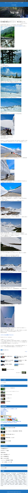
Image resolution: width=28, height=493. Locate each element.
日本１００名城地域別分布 (5, 456)
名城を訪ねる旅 (3, 452)
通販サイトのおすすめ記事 (5, 458)
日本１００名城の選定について (5, 454)
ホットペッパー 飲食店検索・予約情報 (7, 460)
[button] (26, 382)
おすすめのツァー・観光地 (5, 450)
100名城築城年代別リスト (4, 448)
